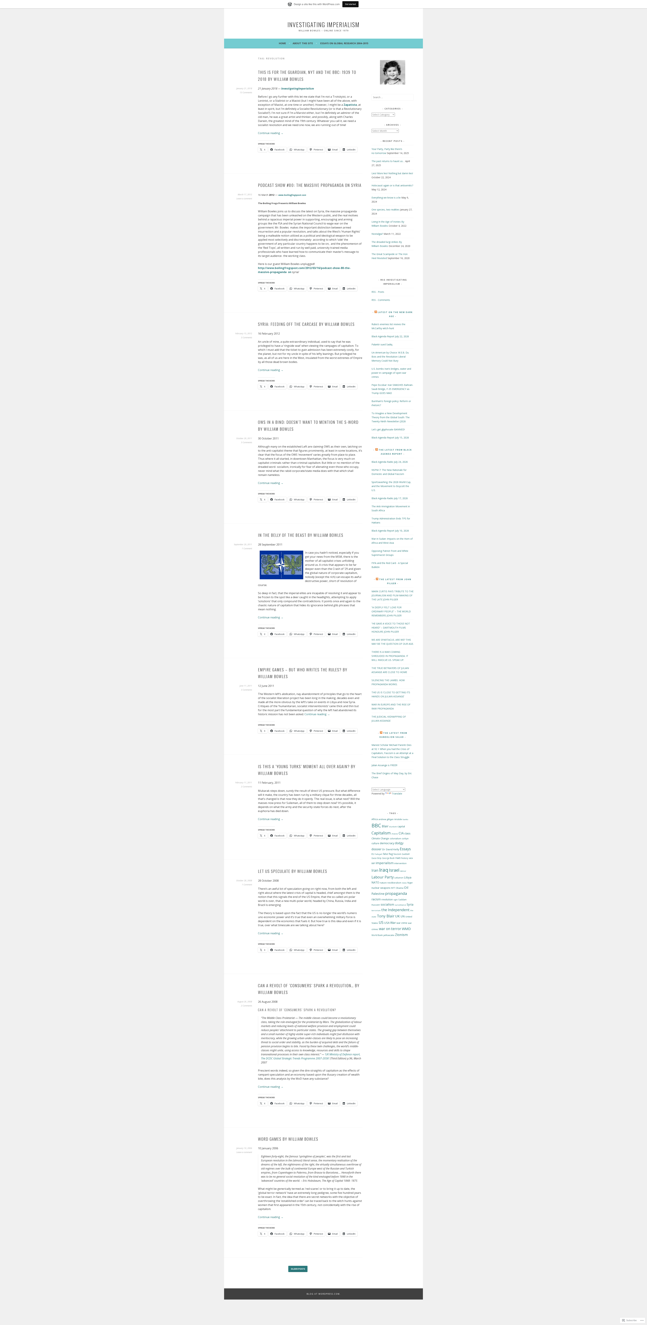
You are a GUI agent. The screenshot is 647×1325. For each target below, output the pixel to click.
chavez (394, 833)
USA (387, 923)
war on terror (390, 928)
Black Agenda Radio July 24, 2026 (390, 461)
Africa (375, 819)
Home (282, 43)
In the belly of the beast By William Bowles (300, 535)
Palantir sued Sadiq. (382, 344)
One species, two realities (385, 209)
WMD (406, 928)
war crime (401, 922)
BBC (376, 825)
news (404, 882)
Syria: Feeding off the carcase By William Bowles (306, 324)
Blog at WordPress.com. (324, 1293)
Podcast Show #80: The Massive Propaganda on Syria (309, 185)
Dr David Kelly (390, 849)
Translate (397, 793)
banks (405, 819)
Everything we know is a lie (386, 197)
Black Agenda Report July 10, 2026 (390, 530)
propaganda (396, 893)
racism (376, 899)
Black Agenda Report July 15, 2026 (390, 437)
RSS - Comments (381, 300)
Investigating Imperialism (323, 24)
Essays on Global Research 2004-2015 (344, 43)
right (395, 899)
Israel (394, 870)
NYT (393, 887)
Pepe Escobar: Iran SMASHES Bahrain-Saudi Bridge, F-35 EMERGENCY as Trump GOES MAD (392, 389)
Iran (375, 870)
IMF (373, 863)
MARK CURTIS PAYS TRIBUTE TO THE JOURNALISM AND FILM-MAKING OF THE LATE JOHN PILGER (392, 595)
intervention (400, 863)
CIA (401, 833)
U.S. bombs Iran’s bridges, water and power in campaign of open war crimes (391, 372)
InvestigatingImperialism (297, 88)
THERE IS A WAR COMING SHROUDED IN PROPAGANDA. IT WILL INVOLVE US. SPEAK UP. (390, 656)
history (404, 858)
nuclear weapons (381, 887)
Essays (405, 848)
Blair (385, 826)
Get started (350, 4)
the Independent (395, 909)
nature (383, 882)
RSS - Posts (378, 291)
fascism (397, 854)
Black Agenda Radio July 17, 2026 (390, 498)
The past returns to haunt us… (388, 161)
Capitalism (381, 833)
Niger (410, 882)
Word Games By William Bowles (288, 1139)
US (381, 922)
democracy (387, 843)
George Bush (388, 858)
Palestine (378, 894)
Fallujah (378, 854)
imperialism (385, 863)
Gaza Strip (376, 858)
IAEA (411, 858)
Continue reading (270, 133)
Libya (407, 877)
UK (397, 916)
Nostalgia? (377, 233)
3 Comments (246, 337)
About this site (303, 43)
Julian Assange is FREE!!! (384, 765)
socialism (387, 904)
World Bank (377, 935)
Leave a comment (244, 198)
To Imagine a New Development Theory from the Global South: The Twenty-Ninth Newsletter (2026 (391, 417)
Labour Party (383, 877)
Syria (410, 904)
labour (403, 871)
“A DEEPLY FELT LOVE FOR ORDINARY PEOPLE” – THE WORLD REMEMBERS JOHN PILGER (391, 611)
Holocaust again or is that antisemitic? (392, 185)
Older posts (298, 1268)
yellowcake (388, 935)
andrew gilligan (386, 819)
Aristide (398, 819)
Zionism (401, 934)
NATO (375, 882)
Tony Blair (385, 916)
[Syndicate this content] (376, 312)
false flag (388, 854)
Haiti (397, 858)
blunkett (393, 826)
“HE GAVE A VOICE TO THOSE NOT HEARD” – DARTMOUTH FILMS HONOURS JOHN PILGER (391, 627)
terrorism (376, 910)
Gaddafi (406, 854)
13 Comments (246, 92)
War (393, 923)
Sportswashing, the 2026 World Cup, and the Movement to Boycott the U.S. (391, 486)
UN (402, 916)
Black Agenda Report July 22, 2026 (390, 336)
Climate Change (380, 838)
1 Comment (247, 548)
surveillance (400, 905)
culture (375, 843)
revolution (387, 899)
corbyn (405, 838)
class (407, 833)
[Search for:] (393, 97)
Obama (399, 887)
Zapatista (350, 105)
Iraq (383, 869)
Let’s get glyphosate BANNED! (388, 429)
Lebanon (398, 877)
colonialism (395, 838)
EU (373, 854)
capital (401, 826)
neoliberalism (394, 882)
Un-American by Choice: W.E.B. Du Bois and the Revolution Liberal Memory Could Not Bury (390, 356)
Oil (406, 887)
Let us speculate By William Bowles (292, 871)
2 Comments (246, 786)
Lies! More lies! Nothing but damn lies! (392, 173)
